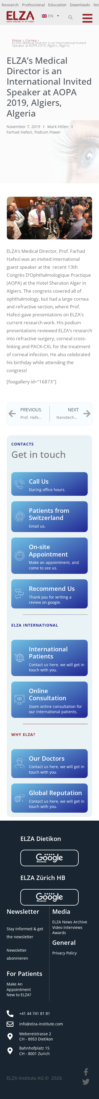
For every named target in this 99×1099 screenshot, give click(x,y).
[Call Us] (19, 484)
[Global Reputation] (19, 798)
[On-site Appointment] (19, 556)
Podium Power (47, 132)
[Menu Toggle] (87, 17)
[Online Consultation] (19, 700)
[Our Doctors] (19, 763)
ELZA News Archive (69, 921)
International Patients (48, 652)
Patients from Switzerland (49, 514)
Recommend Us (52, 588)
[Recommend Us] (19, 594)
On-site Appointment (48, 550)
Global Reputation (55, 792)
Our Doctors (47, 758)
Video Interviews (67, 927)
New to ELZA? (19, 994)
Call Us (39, 481)
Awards (59, 932)
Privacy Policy (64, 953)
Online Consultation (47, 694)
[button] (70, 17)
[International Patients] (19, 658)
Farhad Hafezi (19, 132)
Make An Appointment (19, 986)
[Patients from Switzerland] (19, 517)
